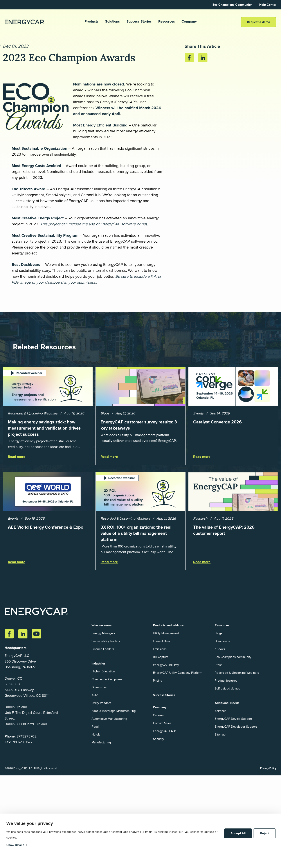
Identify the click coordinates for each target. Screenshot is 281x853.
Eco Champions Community (232, 4)
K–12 (95, 695)
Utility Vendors (101, 703)
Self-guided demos (227, 688)
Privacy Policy (268, 768)
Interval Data (161, 641)
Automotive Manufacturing (109, 718)
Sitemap (220, 734)
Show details (15, 845)
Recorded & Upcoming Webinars (237, 672)
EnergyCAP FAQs (165, 731)
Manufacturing (101, 742)
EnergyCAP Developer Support (236, 726)
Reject (264, 833)
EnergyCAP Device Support (233, 718)
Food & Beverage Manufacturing (114, 711)
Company (189, 21)
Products (92, 21)
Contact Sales (162, 723)
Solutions (112, 21)
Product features (226, 680)
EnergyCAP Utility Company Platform (177, 672)
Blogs (218, 633)
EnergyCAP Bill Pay (166, 665)
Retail (95, 726)
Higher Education (103, 671)
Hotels (96, 734)
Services (220, 711)
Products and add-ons (168, 625)
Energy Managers (103, 633)
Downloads (222, 641)
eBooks (220, 649)
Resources (166, 21)
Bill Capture (161, 657)
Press (218, 665)
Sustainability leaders (106, 641)
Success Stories (139, 21)
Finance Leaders (103, 649)
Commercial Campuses (107, 679)
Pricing (157, 680)
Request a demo (258, 22)
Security (158, 739)
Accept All (238, 833)
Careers (158, 715)
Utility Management (166, 633)
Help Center (267, 4)
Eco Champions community (233, 657)
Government (100, 687)
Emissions (160, 649)
